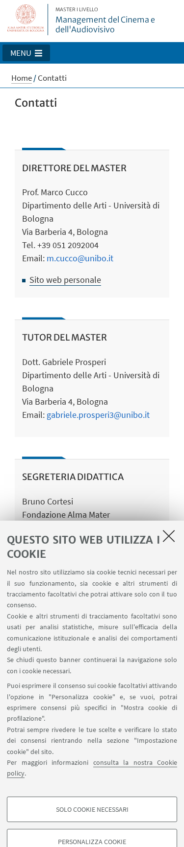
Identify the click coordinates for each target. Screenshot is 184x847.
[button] (26, 53)
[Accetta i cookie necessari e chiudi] (169, 536)
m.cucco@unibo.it (80, 258)
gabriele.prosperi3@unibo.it (98, 414)
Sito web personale (65, 279)
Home (21, 77)
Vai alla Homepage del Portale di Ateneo (26, 19)
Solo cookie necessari (92, 809)
